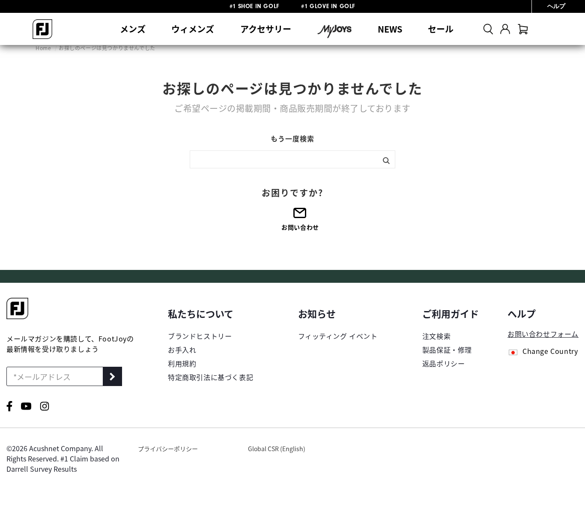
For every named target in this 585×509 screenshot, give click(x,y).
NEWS (390, 29)
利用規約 (182, 363)
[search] (488, 29)
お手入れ (182, 349)
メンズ (133, 29)
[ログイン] (505, 29)
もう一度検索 (292, 138)
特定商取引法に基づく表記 (210, 377)
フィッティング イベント (338, 336)
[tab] (522, 29)
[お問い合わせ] (300, 215)
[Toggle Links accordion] (210, 313)
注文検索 (436, 336)
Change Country (550, 351)
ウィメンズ (192, 29)
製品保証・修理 (447, 349)
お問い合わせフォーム (543, 334)
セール (441, 29)
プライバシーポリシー (168, 448)
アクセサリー (265, 29)
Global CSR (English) (276, 448)
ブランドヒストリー (200, 336)
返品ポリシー (443, 363)
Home (44, 47)
